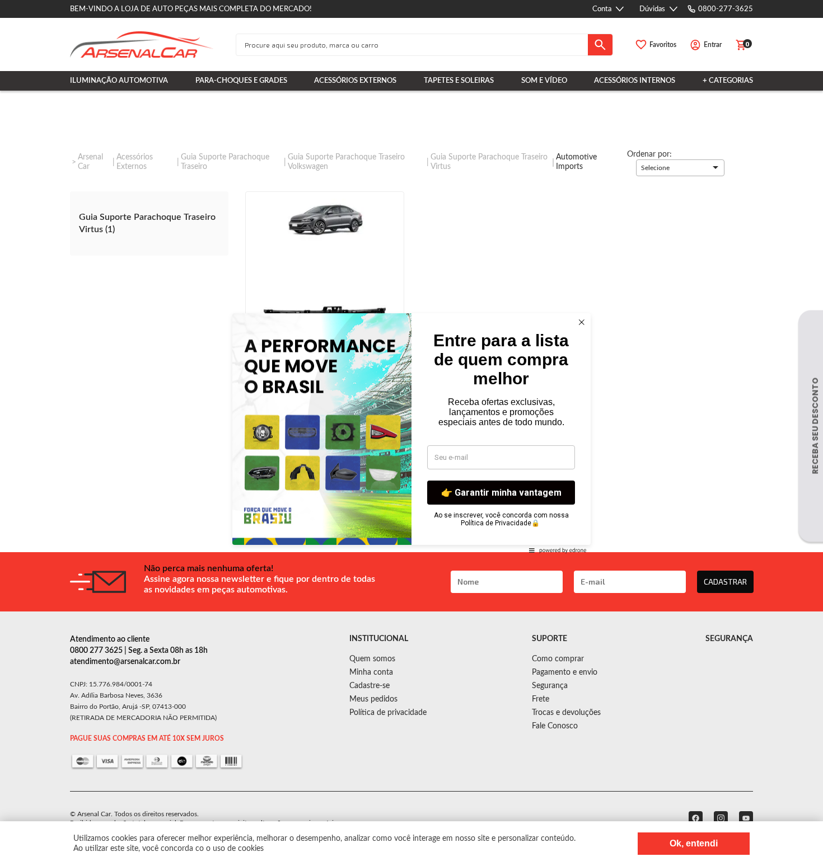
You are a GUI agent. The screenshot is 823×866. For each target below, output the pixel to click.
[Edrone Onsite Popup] (411, 433)
